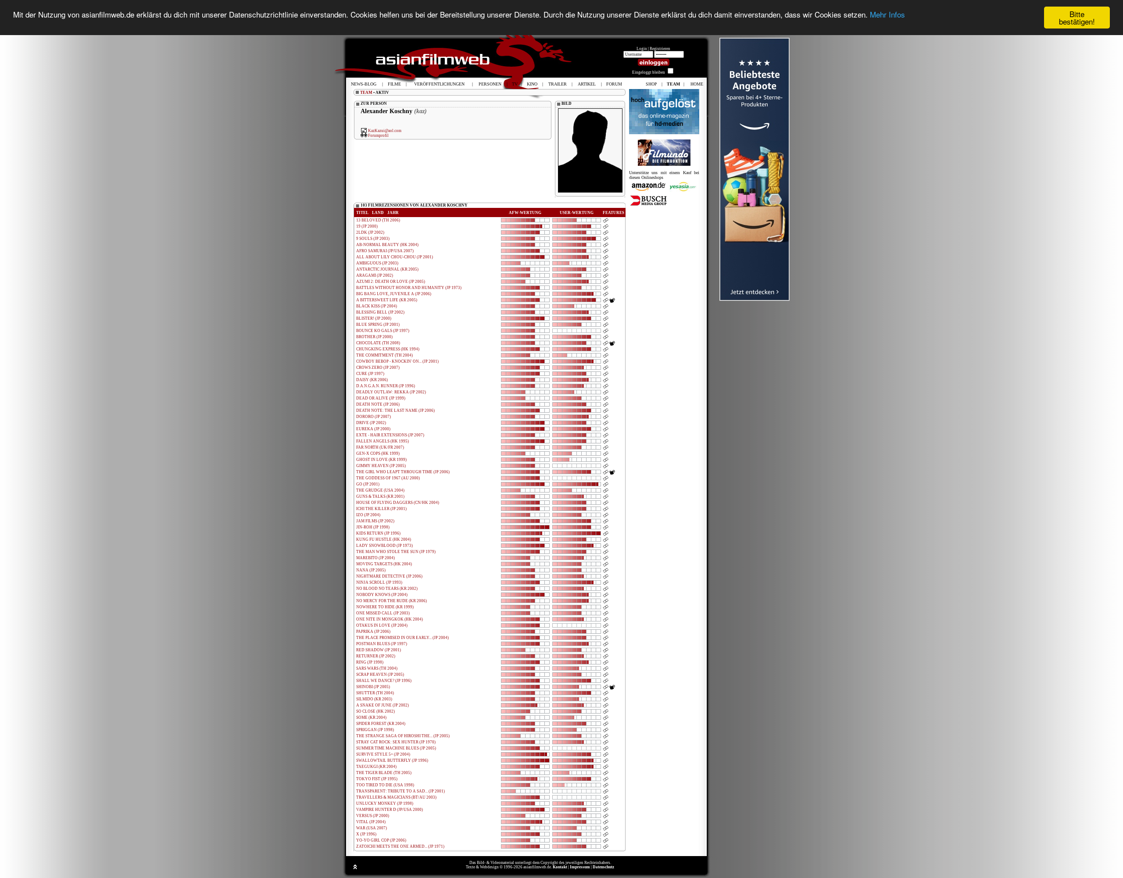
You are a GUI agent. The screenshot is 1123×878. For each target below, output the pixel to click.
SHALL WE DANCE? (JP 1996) (383, 680)
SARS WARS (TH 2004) (376, 668)
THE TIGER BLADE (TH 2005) (383, 773)
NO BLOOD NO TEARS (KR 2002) (387, 588)
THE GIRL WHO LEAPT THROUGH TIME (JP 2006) (403, 472)
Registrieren (660, 48)
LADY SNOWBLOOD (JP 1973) (384, 545)
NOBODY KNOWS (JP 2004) (382, 594)
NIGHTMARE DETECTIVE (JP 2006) (389, 576)
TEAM (366, 92)
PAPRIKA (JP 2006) (373, 631)
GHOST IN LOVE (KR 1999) (381, 459)
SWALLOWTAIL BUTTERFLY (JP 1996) (392, 760)
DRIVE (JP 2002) (371, 423)
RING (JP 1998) (369, 662)
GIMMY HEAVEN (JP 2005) (381, 466)
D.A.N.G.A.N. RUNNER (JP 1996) (385, 386)
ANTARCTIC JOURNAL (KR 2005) (387, 269)
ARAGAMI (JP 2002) (374, 275)
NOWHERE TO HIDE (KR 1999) (385, 607)
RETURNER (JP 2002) (375, 656)
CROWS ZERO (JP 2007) (378, 367)
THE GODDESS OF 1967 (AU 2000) (388, 478)
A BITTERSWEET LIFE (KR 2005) (386, 300)
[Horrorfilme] (664, 164)
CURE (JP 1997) (370, 373)
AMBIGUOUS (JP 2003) (377, 263)
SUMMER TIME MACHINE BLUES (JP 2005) (396, 748)
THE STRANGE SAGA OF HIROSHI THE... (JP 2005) (403, 736)
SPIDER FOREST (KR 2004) (380, 723)
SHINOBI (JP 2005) (373, 687)
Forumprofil (378, 135)
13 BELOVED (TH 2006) (378, 220)
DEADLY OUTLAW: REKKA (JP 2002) (391, 392)
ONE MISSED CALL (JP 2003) (383, 613)
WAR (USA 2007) (371, 828)
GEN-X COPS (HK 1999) (378, 453)
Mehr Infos (887, 14)
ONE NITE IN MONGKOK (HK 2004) (389, 619)
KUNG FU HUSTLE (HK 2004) (383, 539)
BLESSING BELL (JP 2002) (380, 312)
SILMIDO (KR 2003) (374, 699)
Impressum (580, 867)
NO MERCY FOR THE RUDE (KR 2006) (391, 601)
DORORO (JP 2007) (373, 416)
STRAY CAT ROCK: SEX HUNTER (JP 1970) (396, 742)
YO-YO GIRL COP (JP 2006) (381, 840)
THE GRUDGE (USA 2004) (380, 490)
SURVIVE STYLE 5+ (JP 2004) (383, 754)
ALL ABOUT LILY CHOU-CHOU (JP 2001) (394, 257)
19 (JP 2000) (367, 226)
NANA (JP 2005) (371, 570)
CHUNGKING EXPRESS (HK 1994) (387, 349)
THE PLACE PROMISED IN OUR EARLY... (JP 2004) (402, 637)
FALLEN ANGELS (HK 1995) (382, 441)
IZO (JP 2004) (368, 515)
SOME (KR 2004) (371, 717)
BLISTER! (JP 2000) (373, 318)
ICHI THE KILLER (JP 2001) (381, 509)
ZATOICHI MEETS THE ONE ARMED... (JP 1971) (400, 846)
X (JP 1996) (366, 834)
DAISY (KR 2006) (372, 380)
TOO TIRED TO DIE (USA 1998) (385, 785)
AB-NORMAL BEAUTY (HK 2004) (387, 245)
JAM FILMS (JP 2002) (375, 521)
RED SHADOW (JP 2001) (378, 650)
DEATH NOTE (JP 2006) (378, 404)
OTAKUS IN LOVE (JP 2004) (382, 625)
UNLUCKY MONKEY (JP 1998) (384, 803)
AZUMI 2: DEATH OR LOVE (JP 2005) (390, 281)
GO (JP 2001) (367, 484)
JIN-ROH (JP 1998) (373, 527)
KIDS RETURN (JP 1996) (378, 533)
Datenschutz (603, 867)
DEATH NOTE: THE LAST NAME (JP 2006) (395, 410)
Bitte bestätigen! (1077, 17)
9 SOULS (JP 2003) (373, 238)
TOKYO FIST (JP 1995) (376, 779)
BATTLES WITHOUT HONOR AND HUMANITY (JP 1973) (408, 288)
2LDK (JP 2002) (370, 232)
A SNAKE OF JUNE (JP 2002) (382, 705)
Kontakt (560, 867)
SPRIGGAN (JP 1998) (375, 730)
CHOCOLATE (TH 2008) (378, 343)
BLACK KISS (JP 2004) (376, 306)
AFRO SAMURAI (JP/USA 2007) (385, 251)
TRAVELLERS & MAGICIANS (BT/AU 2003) (396, 797)
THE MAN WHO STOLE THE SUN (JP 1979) (396, 552)
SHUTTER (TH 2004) (375, 693)
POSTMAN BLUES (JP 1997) (381, 644)
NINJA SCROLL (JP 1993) (379, 582)
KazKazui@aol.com (384, 130)
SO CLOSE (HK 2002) (375, 711)
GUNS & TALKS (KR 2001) (380, 496)
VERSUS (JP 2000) (372, 816)
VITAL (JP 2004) (371, 822)
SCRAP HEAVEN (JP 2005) (380, 674)
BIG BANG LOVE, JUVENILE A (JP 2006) (393, 294)
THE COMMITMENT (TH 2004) (384, 355)
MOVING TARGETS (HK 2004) (384, 564)
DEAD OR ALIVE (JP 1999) (380, 398)
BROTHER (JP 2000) (374, 337)
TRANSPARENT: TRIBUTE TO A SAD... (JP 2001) (400, 791)
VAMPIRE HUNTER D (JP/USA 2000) (389, 809)
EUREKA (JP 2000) (373, 429)
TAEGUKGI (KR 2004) (376, 766)
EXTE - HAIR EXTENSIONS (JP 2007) (390, 435)
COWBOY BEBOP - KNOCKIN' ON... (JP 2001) (397, 361)
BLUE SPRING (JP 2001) (378, 324)
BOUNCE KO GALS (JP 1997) (382, 330)
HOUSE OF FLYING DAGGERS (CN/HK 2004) (397, 502)
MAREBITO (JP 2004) (375, 558)
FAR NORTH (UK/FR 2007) (380, 447)
